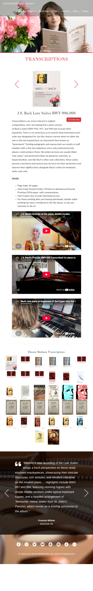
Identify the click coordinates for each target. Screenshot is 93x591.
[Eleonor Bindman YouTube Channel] (42, 545)
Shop (75, 11)
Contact (84, 11)
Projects (31, 11)
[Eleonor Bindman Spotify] (50, 545)
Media (54, 11)
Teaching (65, 11)
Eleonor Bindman (13, 4)
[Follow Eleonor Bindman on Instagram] (27, 545)
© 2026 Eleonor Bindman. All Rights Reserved (46, 554)
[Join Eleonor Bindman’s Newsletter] (74, 545)
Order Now (75, 120)
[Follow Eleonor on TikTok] (66, 545)
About (21, 11)
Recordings (44, 11)
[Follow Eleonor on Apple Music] (58, 545)
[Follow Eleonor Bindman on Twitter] (34, 545)
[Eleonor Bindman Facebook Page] (19, 545)
